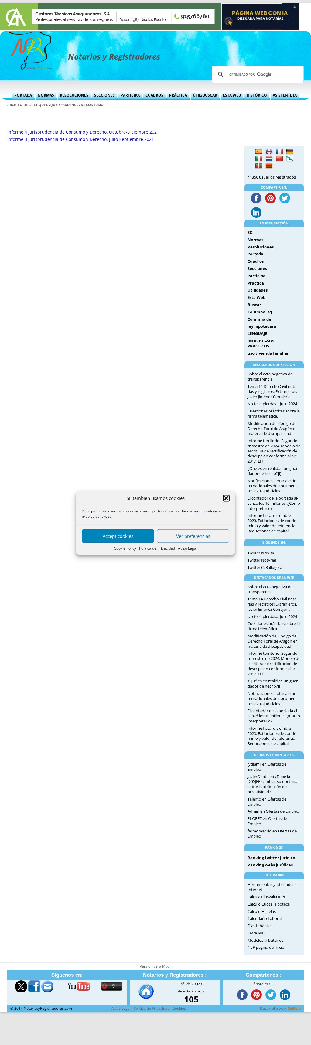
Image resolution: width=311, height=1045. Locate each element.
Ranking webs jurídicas (270, 865)
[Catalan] (269, 166)
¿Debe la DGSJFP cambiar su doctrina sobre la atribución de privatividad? (272, 784)
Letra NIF (256, 933)
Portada (23, 95)
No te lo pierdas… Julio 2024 (272, 403)
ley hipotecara (262, 326)
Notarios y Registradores (114, 56)
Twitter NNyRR (261, 552)
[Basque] (258, 166)
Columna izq (260, 312)
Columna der (260, 319)
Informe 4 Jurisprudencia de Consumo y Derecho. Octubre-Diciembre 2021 (83, 132)
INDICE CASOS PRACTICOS (261, 343)
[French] (279, 152)
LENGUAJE (257, 333)
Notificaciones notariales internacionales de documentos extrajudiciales (273, 486)
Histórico (257, 95)
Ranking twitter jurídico (271, 857)
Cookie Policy (125, 548)
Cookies (179, 1008)
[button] (226, 498)
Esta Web (232, 95)
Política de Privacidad (157, 548)
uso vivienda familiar (268, 353)
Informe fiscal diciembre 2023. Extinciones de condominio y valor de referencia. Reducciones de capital (273, 523)
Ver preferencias (193, 536)
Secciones (104, 95)
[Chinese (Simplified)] (279, 159)
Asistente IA (285, 95)
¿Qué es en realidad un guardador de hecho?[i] (273, 471)
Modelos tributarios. (266, 940)
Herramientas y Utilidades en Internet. (274, 887)
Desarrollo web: (280, 1008)
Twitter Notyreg (262, 560)
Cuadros (154, 95)
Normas (46, 95)
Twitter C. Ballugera (265, 567)
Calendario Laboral (265, 918)
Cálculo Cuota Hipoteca (269, 904)
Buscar (254, 304)
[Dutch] (269, 159)
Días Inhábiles (260, 925)
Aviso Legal (187, 548)
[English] (269, 152)
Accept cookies (118, 536)
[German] (289, 152)
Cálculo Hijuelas (262, 911)
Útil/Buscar (205, 95)
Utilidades (258, 290)
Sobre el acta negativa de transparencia (270, 376)
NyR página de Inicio (266, 947)
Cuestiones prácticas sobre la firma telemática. (274, 413)
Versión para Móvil (155, 966)
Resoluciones (74, 95)
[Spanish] (258, 152)
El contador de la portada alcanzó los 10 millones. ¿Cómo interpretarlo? (274, 503)
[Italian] (258, 159)
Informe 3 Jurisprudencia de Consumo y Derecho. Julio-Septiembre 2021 (80, 139)
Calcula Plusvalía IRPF (267, 897)
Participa (130, 95)
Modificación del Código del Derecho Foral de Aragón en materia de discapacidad (273, 428)
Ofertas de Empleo (282, 811)
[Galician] (289, 159)
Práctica (178, 95)
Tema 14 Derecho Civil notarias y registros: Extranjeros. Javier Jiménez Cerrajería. (273, 391)
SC (250, 232)
